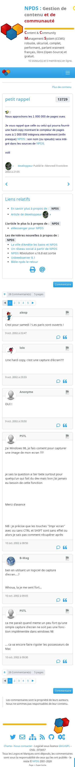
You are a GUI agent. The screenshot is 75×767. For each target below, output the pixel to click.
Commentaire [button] (63, 284)
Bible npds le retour (24, 262)
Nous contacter (23, 746)
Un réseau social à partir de (30, 249)
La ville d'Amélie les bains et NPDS (34, 244)
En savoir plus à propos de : (30, 208)
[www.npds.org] (60, 724)
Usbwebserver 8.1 (23, 257)
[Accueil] (6, 73)
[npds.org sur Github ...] (53, 737)
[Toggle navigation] (68, 72)
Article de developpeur (26, 214)
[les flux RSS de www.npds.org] (44, 737)
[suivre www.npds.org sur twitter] (14, 737)
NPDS (31, 8)
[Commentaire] (58, 337)
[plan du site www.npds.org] (34, 737)
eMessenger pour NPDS (27, 228)
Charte (8, 746)
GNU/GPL (64, 746)
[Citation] (65, 337)
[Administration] (61, 737)
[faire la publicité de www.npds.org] (23, 737)
